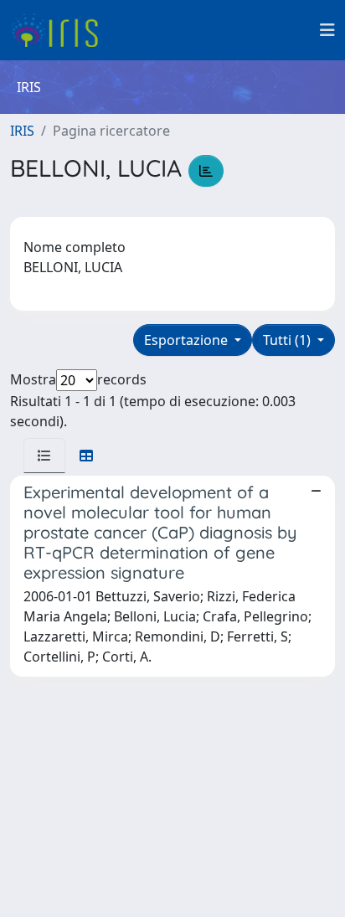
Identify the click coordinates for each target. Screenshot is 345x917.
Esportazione (187, 340)
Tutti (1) (288, 340)
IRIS (22, 130)
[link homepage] (60, 30)
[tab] (44, 455)
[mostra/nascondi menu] (327, 30)
